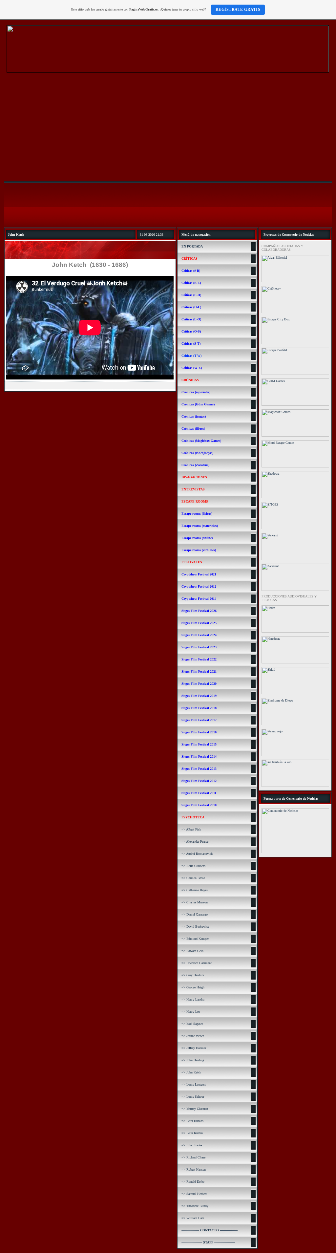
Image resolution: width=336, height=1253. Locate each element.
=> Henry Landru (192, 999)
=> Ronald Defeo (192, 1181)
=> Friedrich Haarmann (196, 963)
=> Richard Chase (193, 1157)
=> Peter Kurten (192, 1133)
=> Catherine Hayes (194, 890)
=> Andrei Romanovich (197, 853)
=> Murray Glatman (194, 1109)
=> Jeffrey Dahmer (193, 1048)
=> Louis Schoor (192, 1096)
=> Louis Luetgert (193, 1084)
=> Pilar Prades (191, 1145)
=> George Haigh (192, 987)
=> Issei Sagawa (192, 1024)
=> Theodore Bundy (194, 1206)
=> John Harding (192, 1060)
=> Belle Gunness (193, 866)
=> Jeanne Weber (192, 1036)
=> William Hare (192, 1218)
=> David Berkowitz (195, 926)
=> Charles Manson (194, 902)
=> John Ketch (191, 1072)
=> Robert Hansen (193, 1169)
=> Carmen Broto (193, 878)
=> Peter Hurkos (192, 1121)
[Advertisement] (168, 128)
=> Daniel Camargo (194, 914)
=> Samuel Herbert (194, 1194)
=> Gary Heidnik (192, 975)
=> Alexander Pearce (194, 841)
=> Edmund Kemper (195, 938)
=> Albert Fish (191, 829)
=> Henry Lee (190, 1011)
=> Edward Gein (192, 951)
